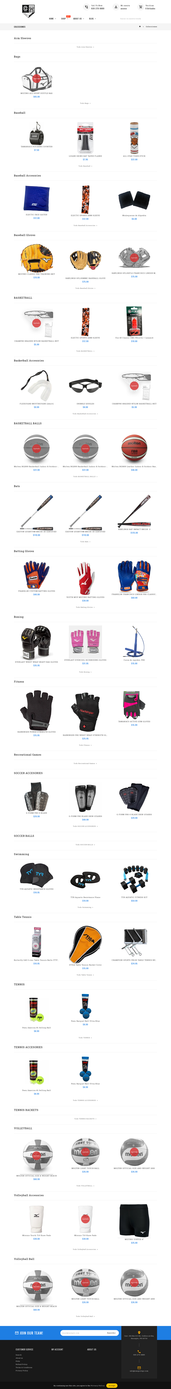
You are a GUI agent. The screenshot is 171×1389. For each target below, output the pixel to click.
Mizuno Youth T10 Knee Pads (36, 1235)
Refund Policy (21, 1364)
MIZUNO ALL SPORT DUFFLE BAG (37, 93)
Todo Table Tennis (84, 975)
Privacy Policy (22, 1371)
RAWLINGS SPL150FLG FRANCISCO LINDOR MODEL (134, 273)
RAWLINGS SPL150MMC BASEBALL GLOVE (85, 278)
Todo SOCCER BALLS (84, 845)
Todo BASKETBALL (84, 351)
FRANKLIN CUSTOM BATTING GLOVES (36, 591)
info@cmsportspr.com (139, 1371)
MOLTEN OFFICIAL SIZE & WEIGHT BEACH (36, 1176)
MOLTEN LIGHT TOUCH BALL (85, 1168)
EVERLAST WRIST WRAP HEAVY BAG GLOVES (36, 662)
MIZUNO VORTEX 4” (134, 1239)
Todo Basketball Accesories (84, 414)
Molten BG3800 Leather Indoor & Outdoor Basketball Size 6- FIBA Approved (134, 466)
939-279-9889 (97, 8)
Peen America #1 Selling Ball (36, 1027)
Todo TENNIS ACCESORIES (84, 1100)
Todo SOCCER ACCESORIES (84, 826)
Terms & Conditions (24, 1367)
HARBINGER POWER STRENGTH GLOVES (36, 732)
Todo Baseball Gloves (84, 288)
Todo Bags (84, 103)
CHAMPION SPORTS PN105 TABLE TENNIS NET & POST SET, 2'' (134, 960)
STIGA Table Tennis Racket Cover (85, 965)
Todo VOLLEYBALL (84, 1186)
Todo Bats (84, 542)
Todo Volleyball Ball (84, 1316)
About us (19, 1358)
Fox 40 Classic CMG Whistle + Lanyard (134, 338)
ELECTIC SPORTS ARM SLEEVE (85, 215)
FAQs (18, 1361)
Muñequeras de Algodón (134, 215)
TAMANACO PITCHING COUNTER (36, 146)
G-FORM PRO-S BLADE (36, 813)
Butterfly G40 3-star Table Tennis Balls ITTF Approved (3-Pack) (36, 960)
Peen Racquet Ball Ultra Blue (85, 1021)
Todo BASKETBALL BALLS (84, 476)
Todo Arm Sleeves (84, 47)
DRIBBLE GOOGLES (85, 403)
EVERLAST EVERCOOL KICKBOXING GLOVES (85, 660)
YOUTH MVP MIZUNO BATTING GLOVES (85, 597)
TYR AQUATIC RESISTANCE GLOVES (37, 889)
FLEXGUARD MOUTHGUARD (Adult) (37, 403)
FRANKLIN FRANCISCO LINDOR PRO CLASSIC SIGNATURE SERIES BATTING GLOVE (134, 594)
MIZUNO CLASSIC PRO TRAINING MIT (36, 274)
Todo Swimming (84, 907)
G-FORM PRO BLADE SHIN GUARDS (85, 816)
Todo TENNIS (84, 1038)
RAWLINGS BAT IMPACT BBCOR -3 (134, 529)
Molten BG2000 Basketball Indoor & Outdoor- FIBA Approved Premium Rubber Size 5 (36, 466)
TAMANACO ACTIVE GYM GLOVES (134, 721)
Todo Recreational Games (84, 763)
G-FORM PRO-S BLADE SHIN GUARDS (134, 814)
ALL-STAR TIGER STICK (134, 156)
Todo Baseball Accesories (84, 225)
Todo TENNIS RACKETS (84, 1119)
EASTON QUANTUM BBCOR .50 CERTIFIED (37, 531)
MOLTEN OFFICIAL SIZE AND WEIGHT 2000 (134, 1168)
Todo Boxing (84, 672)
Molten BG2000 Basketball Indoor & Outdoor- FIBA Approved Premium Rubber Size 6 (85, 466)
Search (19, 1355)
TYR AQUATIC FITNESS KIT (134, 897)
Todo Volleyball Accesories (84, 1249)
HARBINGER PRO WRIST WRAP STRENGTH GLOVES (85, 735)
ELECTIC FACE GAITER (36, 214)
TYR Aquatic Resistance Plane (85, 897)
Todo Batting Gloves (84, 607)
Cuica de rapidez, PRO (134, 660)
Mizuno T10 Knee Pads (85, 1235)
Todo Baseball (84, 166)
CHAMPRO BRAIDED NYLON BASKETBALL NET (36, 341)
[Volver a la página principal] (140, 27)
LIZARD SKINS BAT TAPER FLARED (85, 156)
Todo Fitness (84, 745)
